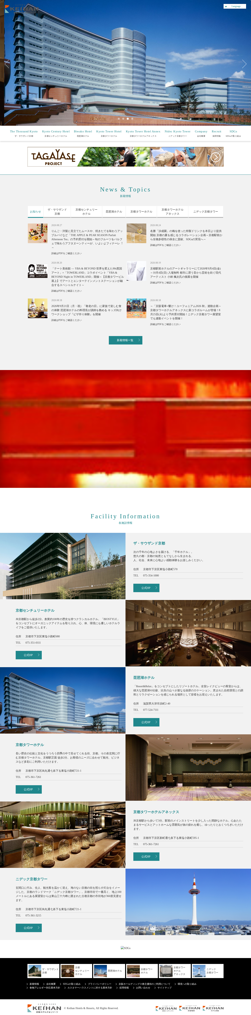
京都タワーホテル (109, 133)
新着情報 (34, 984)
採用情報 (216, 133)
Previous (9, 64)
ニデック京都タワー (178, 133)
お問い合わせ (143, 987)
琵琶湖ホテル (83, 133)
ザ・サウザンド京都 (24, 133)
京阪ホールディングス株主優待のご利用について (144, 984)
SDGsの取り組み (233, 133)
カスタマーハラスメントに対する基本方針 (89, 987)
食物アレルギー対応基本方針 (45, 987)
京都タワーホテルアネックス (143, 133)
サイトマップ (164, 987)
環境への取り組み (187, 984)
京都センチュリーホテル (56, 133)
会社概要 (201, 133)
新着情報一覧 (125, 340)
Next (242, 64)
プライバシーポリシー (99, 984)
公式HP (145, 587)
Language (236, 6)
